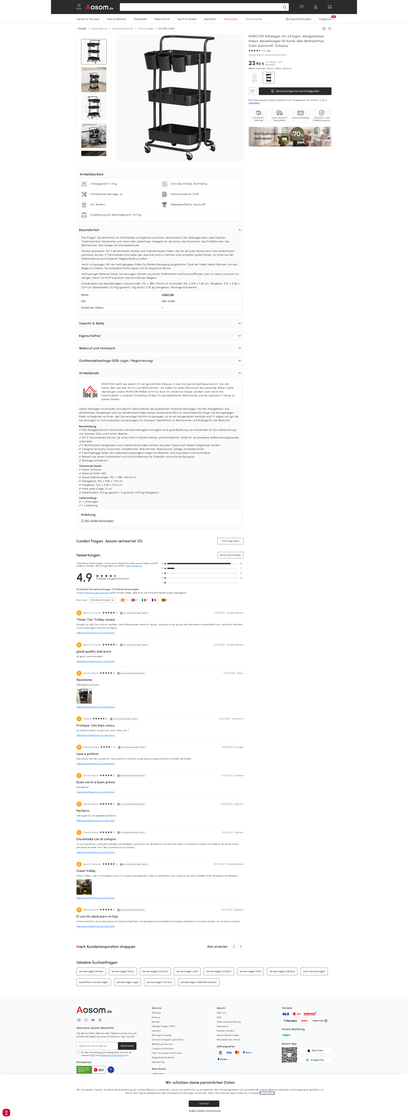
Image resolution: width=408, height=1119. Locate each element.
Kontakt (156, 1021)
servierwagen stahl (250, 971)
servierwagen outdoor (218, 971)
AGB (92, 1055)
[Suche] (284, 7)
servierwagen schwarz (155, 971)
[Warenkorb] (330, 7)
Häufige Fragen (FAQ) (163, 1026)
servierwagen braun (123, 971)
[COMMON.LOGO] (99, 7)
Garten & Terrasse (87, 19)
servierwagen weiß (187, 971)
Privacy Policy (267, 1093)
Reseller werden (225, 1030)
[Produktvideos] (94, 80)
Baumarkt (210, 19)
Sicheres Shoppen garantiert (167, 1039)
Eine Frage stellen (230, 541)
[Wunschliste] (301, 7)
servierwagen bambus (282, 971)
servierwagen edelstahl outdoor (199, 981)
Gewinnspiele (254, 19)
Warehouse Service (162, 1044)
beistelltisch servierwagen (93, 981)
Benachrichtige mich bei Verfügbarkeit (297, 91)
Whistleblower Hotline (229, 1039)
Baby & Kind (162, 19)
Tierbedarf (140, 19)
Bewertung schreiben (230, 555)
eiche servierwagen (314, 971)
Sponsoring (158, 1062)
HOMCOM (168, 294)
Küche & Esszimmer (123, 28)
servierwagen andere (91, 971)
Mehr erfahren (134, 566)
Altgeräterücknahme (163, 1057)
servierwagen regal (127, 981)
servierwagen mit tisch (159, 981)
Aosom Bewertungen (228, 1035)
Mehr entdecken (217, 946)
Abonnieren (127, 1045)
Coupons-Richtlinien (163, 1048)
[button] (160, 230)
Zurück (82, 28)
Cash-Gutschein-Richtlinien (167, 1053)
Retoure (156, 1017)
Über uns (221, 1012)
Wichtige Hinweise (162, 1035)
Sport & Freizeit (187, 19)
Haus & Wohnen (116, 19)
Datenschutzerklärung (229, 1021)
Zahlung (156, 1012)
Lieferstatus (158, 1073)
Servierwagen (145, 28)
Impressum (222, 1026)
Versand (156, 1030)
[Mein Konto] (315, 7)
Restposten (231, 19)
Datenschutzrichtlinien (112, 1055)
